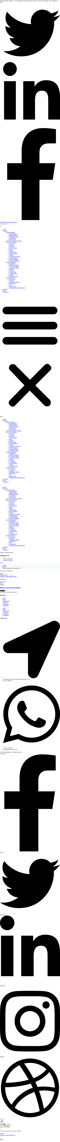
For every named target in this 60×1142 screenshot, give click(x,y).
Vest (10, 285)
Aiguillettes (12, 263)
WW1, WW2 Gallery (11, 242)
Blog (4, 599)
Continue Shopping (8, 560)
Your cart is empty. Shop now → (8, 1135)
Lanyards (11, 270)
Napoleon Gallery (10, 278)
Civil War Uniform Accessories (14, 241)
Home (4, 229)
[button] (30, 355)
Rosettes (11, 269)
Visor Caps (12, 243)
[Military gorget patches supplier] (8, 576)
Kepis (10, 249)
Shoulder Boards (13, 276)
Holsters (11, 251)
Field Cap (11, 245)
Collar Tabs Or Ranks (14, 256)
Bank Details (6, 601)
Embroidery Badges (14, 260)
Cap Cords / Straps (14, 266)
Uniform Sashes (13, 273)
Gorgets (11, 275)
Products (5, 231)
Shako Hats (12, 283)
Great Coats (12, 279)
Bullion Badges (13, 235)
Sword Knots (12, 272)
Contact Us (6, 292)
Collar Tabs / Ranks (14, 268)
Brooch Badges (13, 233)
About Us (5, 289)
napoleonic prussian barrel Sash (17, 287)
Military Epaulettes (14, 265)
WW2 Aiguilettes (13, 259)
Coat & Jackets (13, 248)
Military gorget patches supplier (10, 587)
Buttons (11, 255)
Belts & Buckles (13, 253)
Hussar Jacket (12, 286)
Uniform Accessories (11, 262)
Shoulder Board (13, 258)
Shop (4, 566)
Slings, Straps (12, 252)
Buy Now (2, 590)
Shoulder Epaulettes (14, 282)
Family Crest (12, 239)
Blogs (4, 290)
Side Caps (11, 246)
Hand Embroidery (10, 232)
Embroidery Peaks (13, 236)
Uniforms (11, 280)
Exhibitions (6, 605)
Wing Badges (12, 238)
